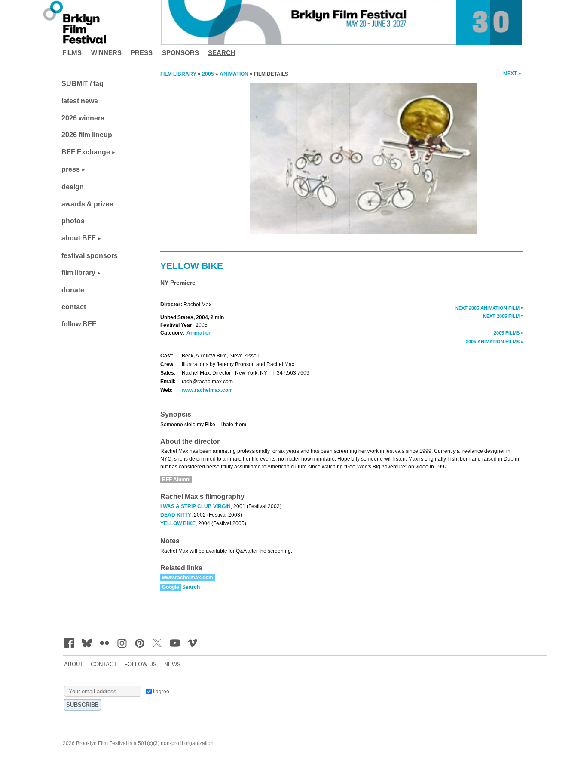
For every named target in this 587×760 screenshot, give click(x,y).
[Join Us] (69, 643)
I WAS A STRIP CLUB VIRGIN (195, 506)
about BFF (78, 238)
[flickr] (104, 643)
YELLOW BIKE (178, 523)
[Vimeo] (192, 643)
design (72, 187)
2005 (208, 74)
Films (72, 52)
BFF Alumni (176, 480)
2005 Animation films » (494, 341)
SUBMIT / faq (82, 83)
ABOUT (73, 665)
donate (72, 290)
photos (73, 221)
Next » (512, 74)
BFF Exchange (85, 152)
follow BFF (78, 324)
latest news (79, 101)
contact (73, 307)
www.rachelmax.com (207, 390)
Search (221, 52)
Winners (106, 52)
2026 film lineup (86, 134)
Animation (198, 333)
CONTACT (104, 665)
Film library (178, 74)
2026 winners (82, 118)
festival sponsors (89, 255)
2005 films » (508, 332)
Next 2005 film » (503, 316)
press (70, 169)
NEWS (172, 665)
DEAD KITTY (175, 515)
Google (170, 587)
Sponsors (180, 52)
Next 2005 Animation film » (489, 308)
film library (78, 272)
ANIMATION (234, 74)
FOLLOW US (140, 665)
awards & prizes (87, 204)
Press (142, 52)
